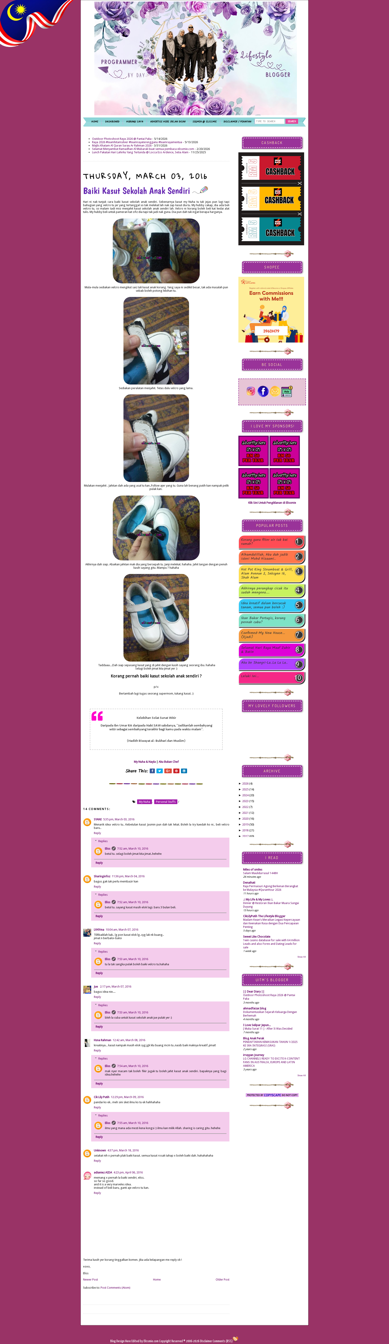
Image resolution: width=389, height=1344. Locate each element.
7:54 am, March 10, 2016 (132, 1066)
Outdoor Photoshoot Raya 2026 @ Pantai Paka (122, 138)
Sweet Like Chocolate (256, 936)
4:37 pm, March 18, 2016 (123, 1150)
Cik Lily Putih (101, 1097)
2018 (245, 830)
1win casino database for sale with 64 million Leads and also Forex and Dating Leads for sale (271, 944)
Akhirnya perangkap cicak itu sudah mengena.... (264, 590)
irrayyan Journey (253, 1055)
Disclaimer (205, 1341)
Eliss (107, 848)
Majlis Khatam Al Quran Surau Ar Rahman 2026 (122, 145)
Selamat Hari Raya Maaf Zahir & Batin (265, 650)
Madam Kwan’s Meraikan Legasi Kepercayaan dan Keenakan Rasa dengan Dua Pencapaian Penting (271, 923)
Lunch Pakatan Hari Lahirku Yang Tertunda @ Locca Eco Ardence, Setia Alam (140, 152)
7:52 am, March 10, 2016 (132, 848)
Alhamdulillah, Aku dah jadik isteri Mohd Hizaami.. (264, 557)
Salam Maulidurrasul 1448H (260, 873)
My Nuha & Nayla (145, 761)
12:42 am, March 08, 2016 (129, 1040)
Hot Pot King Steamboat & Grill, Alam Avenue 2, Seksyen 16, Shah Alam (267, 574)
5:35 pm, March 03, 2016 (118, 819)
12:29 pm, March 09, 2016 (127, 1097)
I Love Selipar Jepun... (257, 1025)
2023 (245, 801)
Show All (301, 957)
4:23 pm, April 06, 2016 (128, 1172)
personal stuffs (166, 801)
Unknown (100, 1150)
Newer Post (90, 1279)
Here (128, 1341)
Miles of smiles (252, 869)
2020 (245, 818)
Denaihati (249, 882)
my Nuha (144, 801)
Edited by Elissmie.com (144, 1341)
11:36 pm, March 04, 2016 (128, 876)
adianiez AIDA (103, 1172)
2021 (245, 812)
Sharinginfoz (102, 876)
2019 (245, 824)
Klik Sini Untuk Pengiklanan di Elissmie (272, 502)
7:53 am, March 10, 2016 (132, 959)
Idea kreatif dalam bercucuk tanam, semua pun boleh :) (263, 605)
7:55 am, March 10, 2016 (132, 1123)
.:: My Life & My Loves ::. (258, 899)
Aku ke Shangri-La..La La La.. (264, 663)
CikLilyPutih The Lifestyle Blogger (264, 916)
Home (157, 1279)
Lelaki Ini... (250, 676)
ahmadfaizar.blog (254, 1008)
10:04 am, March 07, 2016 (122, 929)
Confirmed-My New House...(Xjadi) (263, 635)
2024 (245, 795)
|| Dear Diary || (254, 991)
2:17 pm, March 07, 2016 (115, 986)
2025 (245, 789)
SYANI (98, 819)
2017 (245, 836)
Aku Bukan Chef (169, 761)
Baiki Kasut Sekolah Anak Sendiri (137, 190)
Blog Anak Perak (253, 1038)
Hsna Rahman (102, 1040)
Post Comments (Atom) (115, 1287)
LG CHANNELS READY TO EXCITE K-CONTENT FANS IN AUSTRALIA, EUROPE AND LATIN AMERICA (271, 1062)
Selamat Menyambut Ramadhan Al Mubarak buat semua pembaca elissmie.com (143, 149)
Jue (96, 986)
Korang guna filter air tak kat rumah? (264, 542)
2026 (245, 783)
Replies (103, 841)
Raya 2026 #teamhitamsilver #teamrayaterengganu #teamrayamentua (137, 142)
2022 (245, 807)
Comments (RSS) (223, 1341)
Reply (97, 833)
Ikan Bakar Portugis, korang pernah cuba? (263, 620)
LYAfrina (99, 929)
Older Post (222, 1279)
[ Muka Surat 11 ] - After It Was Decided (267, 1028)
